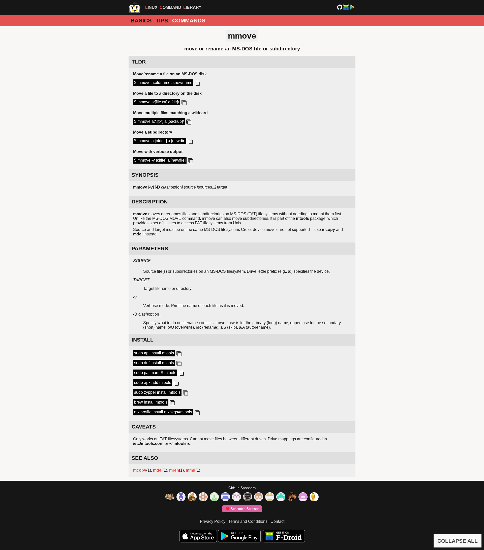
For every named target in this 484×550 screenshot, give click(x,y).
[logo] (135, 8)
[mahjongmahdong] (236, 497)
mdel (157, 470)
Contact (277, 521)
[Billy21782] (303, 497)
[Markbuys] (280, 497)
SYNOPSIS (145, 175)
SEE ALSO (145, 458)
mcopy (139, 470)
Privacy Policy (212, 521)
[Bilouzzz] (203, 497)
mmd (190, 470)
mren (174, 470)
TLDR (139, 62)
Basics (141, 20)
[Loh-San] (269, 497)
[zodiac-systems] (181, 497)
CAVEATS (144, 427)
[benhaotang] (225, 497)
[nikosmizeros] (192, 497)
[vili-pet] (247, 497)
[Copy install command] (178, 354)
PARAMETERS (150, 248)
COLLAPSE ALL (457, 541)
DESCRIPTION (150, 201)
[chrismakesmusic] (258, 497)
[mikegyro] (169, 497)
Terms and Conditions (247, 521)
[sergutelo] (314, 497)
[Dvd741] (214, 497)
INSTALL (143, 340)
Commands (188, 20)
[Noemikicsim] (291, 497)
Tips (162, 20)
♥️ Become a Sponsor (242, 509)
